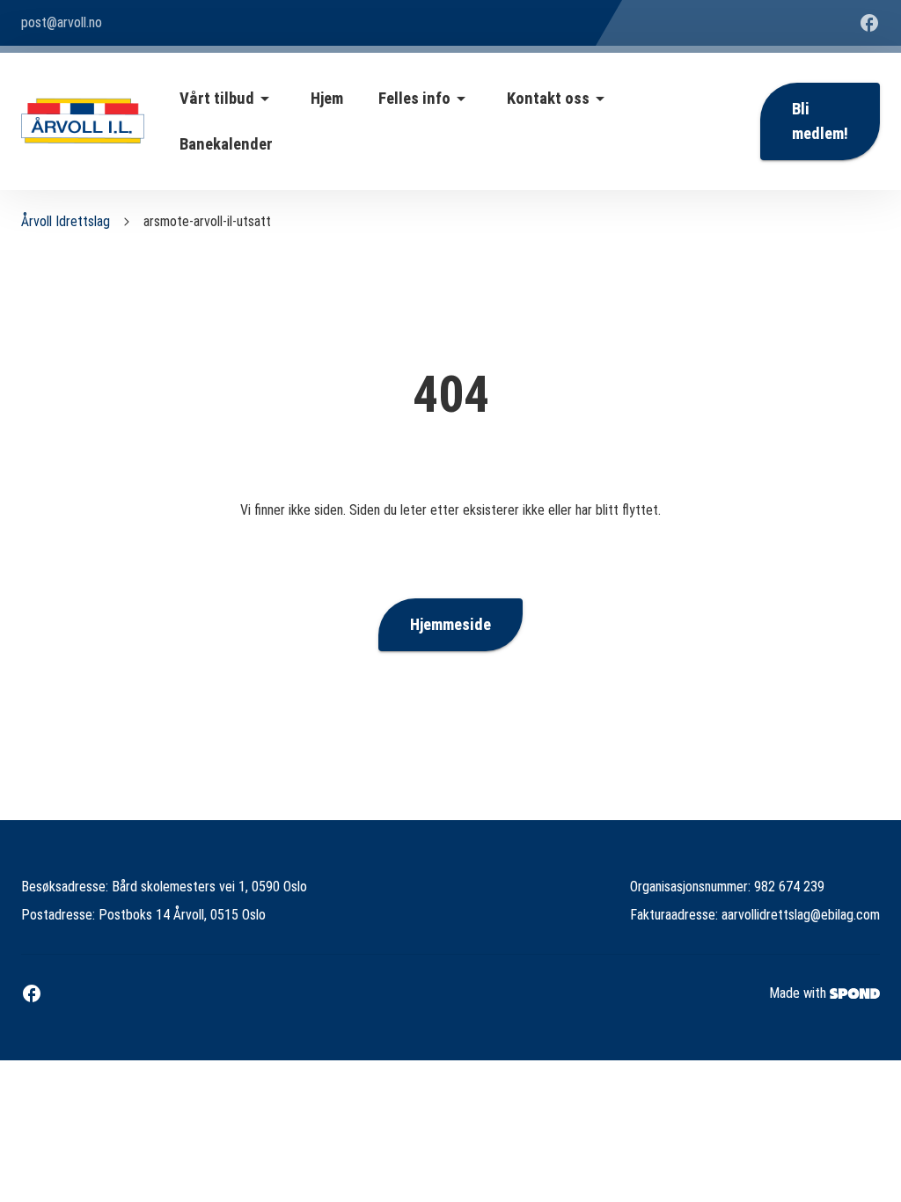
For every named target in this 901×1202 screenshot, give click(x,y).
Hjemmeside (450, 624)
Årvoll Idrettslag (65, 221)
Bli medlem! (820, 121)
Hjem (327, 98)
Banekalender (226, 144)
